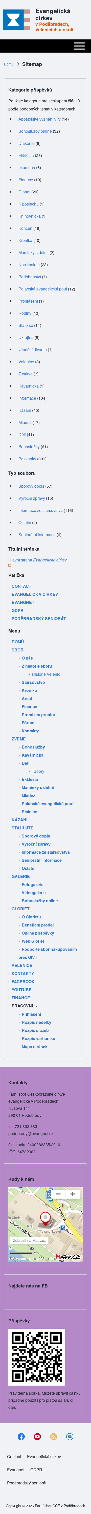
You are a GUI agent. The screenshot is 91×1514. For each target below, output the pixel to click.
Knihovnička (29, 216)
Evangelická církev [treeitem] (35, 594)
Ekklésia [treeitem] (30, 779)
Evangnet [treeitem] (23, 602)
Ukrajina (26, 337)
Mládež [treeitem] (28, 795)
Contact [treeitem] (21, 586)
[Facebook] (21, 1436)
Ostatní (24, 522)
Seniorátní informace (37, 534)
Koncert (25, 228)
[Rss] (54, 1436)
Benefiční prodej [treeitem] (38, 925)
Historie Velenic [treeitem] (46, 674)
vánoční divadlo (32, 349)
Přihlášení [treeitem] (31, 1014)
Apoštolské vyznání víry (39, 119)
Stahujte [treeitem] (22, 828)
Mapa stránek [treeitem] (35, 1046)
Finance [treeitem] (29, 706)
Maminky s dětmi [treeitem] (38, 787)
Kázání (24, 410)
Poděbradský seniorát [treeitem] (39, 618)
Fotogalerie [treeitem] (32, 884)
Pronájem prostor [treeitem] (38, 714)
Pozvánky (27, 459)
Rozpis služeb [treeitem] (35, 1030)
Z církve (25, 374)
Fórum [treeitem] (28, 723)
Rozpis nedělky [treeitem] (36, 1022)
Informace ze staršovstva (40, 510)
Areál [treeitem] (27, 698)
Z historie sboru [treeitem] (37, 666)
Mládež (25, 422)
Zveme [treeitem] (19, 739)
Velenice (26, 362)
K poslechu (28, 204)
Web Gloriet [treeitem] (33, 941)
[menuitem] (14, 1456)
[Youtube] (37, 1436)
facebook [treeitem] (23, 981)
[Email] (70, 1436)
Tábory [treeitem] (38, 771)
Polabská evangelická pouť (42, 289)
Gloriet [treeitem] (21, 909)
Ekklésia (26, 155)
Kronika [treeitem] (29, 690)
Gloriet (24, 192)
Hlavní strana (37, 560)
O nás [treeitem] (27, 658)
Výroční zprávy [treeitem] (36, 844)
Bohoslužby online (35, 131)
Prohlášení (28, 301)
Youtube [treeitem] (22, 989)
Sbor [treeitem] (18, 650)
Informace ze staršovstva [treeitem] (46, 852)
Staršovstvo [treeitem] (33, 682)
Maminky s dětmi (33, 252)
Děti (22, 434)
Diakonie (26, 143)
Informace (27, 398)
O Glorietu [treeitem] (31, 917)
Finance (25, 180)
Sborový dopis (31, 486)
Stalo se (25, 325)
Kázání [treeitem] (19, 820)
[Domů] (18, 20)
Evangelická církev (52, 14)
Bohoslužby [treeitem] (33, 747)
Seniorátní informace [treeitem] (42, 860)
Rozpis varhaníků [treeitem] (38, 1038)
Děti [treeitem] (25, 763)
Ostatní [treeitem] (28, 868)
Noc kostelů (29, 264)
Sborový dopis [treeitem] (36, 836)
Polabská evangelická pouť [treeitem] (48, 803)
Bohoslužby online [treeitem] (40, 900)
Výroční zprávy (31, 498)
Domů (9, 63)
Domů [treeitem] (18, 642)
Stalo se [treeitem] (29, 812)
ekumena (26, 167)
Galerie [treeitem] (21, 876)
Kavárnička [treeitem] (32, 755)
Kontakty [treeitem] (30, 731)
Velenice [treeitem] (22, 965)
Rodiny (24, 313)
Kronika (25, 240)
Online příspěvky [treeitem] (38, 933)
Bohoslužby (29, 446)
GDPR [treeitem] (18, 610)
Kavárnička (28, 386)
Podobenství (29, 277)
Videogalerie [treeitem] (34, 892)
